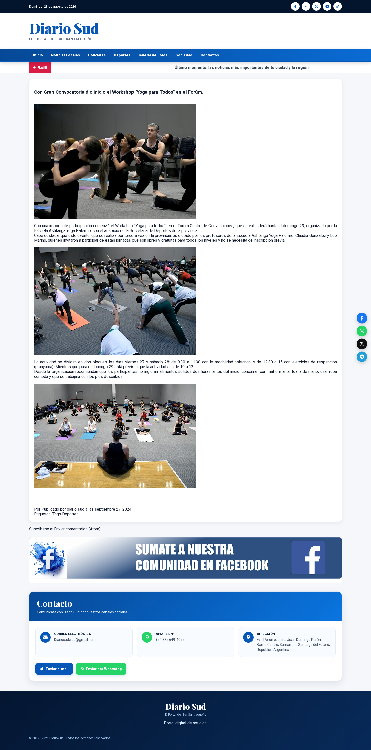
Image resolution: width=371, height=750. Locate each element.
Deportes (122, 55)
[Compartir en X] (362, 344)
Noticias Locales (65, 55)
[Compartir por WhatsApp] (362, 331)
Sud (64, 28)
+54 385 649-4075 (169, 640)
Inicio (38, 55)
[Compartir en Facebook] (362, 318)
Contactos (210, 55)
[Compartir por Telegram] (362, 357)
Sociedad (183, 55)
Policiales (97, 55)
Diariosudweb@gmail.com (75, 640)
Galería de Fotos (153, 55)
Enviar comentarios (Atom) (77, 529)
